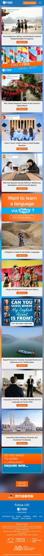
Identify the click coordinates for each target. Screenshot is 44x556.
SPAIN (35, 516)
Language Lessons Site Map (14, 535)
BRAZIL (18, 516)
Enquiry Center (22, 524)
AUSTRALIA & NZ (8, 516)
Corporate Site (27, 535)
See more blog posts (22, 484)
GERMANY (26, 516)
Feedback (35, 535)
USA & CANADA (26, 518)
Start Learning (29, 3)
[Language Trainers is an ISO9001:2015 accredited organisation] (16, 540)
